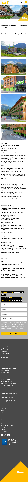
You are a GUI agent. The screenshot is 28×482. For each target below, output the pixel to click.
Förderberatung (5, 370)
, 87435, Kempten (13, 277)
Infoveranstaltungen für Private (8, 383)
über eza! (3, 410)
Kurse (2, 361)
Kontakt (3, 427)
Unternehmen (4, 374)
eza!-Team (3, 408)
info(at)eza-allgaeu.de (9, 402)
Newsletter (3, 423)
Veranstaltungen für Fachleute (8, 385)
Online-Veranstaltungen (7, 381)
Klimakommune (5, 372)
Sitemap (3, 429)
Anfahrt (2, 412)
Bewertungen (4, 351)
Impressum (3, 418)
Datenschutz (4, 419)
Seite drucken (4, 431)
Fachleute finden (5, 353)
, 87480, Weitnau (12, 274)
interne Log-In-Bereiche (7, 425)
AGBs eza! (3, 416)
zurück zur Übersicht (7, 281)
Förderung (3, 362)
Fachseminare (4, 359)
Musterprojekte (4, 349)
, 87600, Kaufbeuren (13, 275)
